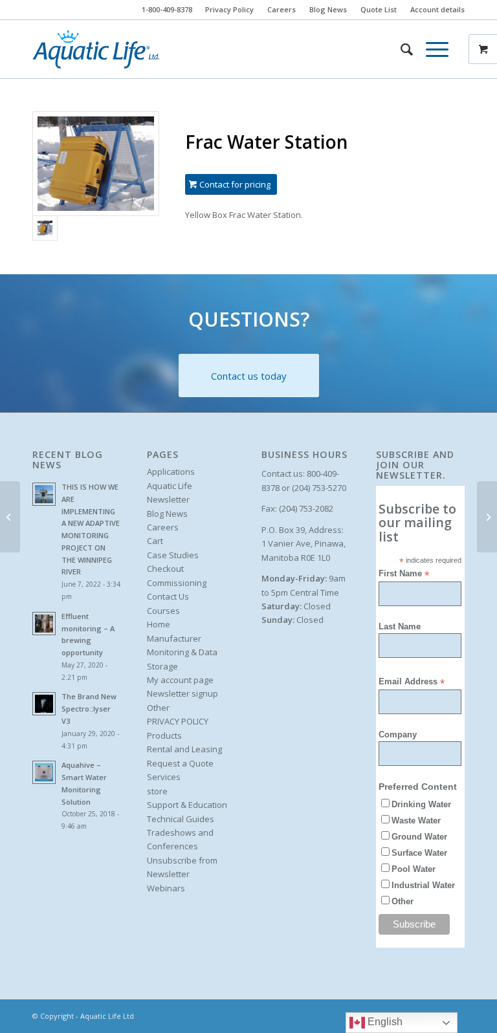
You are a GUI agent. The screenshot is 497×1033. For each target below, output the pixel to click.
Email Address (412, 682)
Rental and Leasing (184, 749)
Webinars (166, 888)
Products (164, 735)
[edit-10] (95, 163)
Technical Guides (180, 819)
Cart (155, 541)
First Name (404, 574)
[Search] (400, 49)
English (384, 1021)
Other (158, 707)
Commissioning (176, 583)
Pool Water (414, 869)
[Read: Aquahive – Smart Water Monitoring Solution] (44, 772)
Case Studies (173, 555)
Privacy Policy (229, 9)
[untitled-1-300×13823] (95, 49)
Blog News (328, 9)
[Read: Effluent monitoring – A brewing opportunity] (44, 623)
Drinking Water (421, 804)
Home (158, 624)
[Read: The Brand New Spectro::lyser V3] (44, 703)
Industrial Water (423, 885)
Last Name (400, 626)
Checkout (165, 568)
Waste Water (416, 820)
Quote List (378, 9)
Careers (281, 9)
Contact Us (168, 596)
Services (164, 777)
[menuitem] (230, 9)
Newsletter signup (182, 693)
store (157, 791)
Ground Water (419, 837)
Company (398, 734)
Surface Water (419, 853)
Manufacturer (174, 638)
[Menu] (430, 49)
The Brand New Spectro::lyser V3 (88, 708)
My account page (180, 680)
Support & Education (187, 804)
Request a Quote (180, 763)
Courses (163, 610)
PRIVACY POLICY (177, 721)
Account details (437, 9)
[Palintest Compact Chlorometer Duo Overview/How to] (10, 516)
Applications (171, 471)
